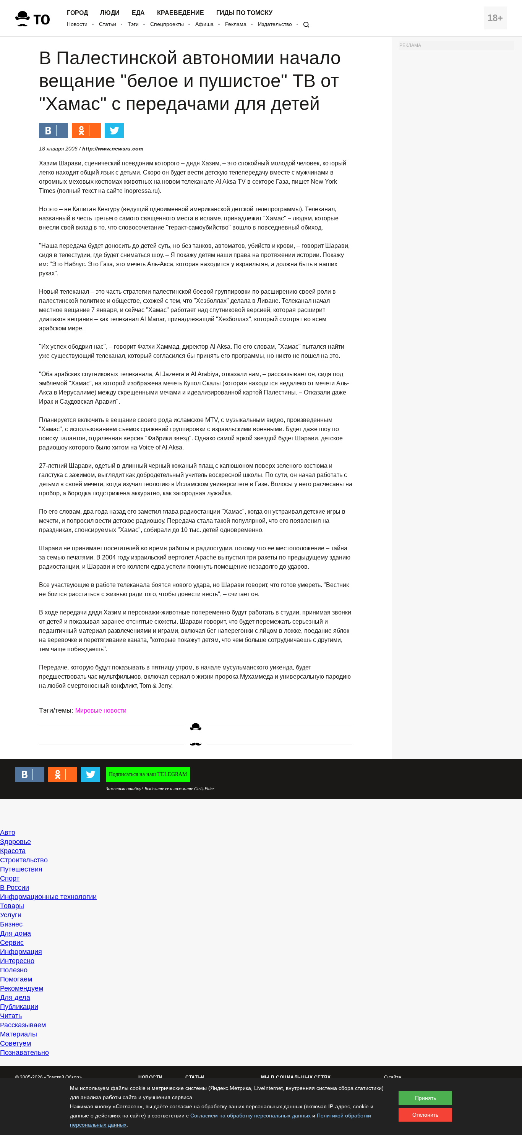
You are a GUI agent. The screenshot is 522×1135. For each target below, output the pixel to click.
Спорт (9, 878)
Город (77, 13)
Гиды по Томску (244, 13)
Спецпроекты (167, 24)
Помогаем (16, 979)
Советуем (15, 1043)
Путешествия (21, 869)
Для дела (15, 997)
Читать (11, 1016)
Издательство (275, 24)
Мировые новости (100, 710)
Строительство (24, 860)
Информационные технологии (48, 897)
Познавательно (24, 1052)
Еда (138, 13)
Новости (77, 24)
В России (14, 887)
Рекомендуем (21, 988)
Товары (12, 906)
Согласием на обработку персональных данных (250, 1115)
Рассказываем (23, 1025)
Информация (21, 952)
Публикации (19, 1007)
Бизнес (11, 924)
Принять (425, 1098)
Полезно (14, 970)
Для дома (15, 933)
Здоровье (15, 842)
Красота (13, 851)
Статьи (107, 24)
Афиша (204, 24)
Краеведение (180, 13)
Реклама (235, 24)
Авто (7, 832)
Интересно (17, 961)
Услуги (10, 915)
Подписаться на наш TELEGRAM (148, 774)
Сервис (12, 942)
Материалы (18, 1034)
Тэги (133, 24)
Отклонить (425, 1115)
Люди (110, 13)
